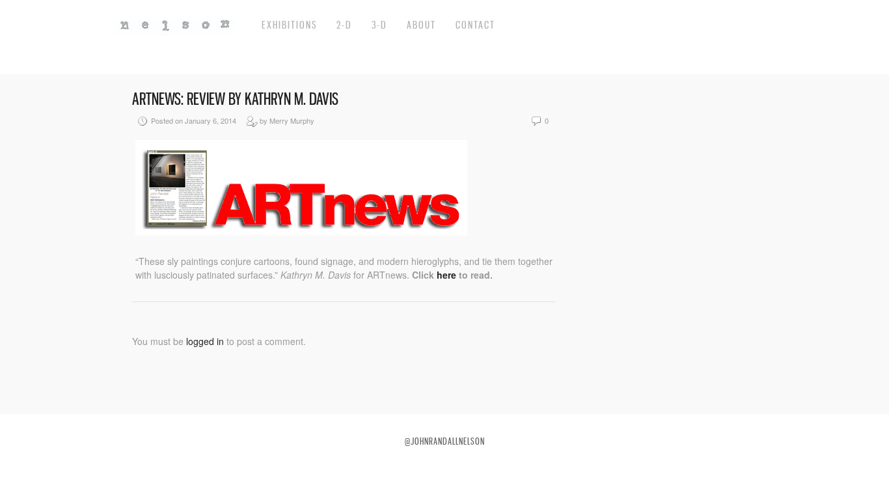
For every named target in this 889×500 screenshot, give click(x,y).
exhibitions (289, 24)
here (448, 274)
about (421, 24)
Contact (475, 24)
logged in (205, 341)
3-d (379, 24)
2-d (344, 24)
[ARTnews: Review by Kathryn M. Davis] (301, 231)
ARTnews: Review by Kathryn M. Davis (235, 99)
